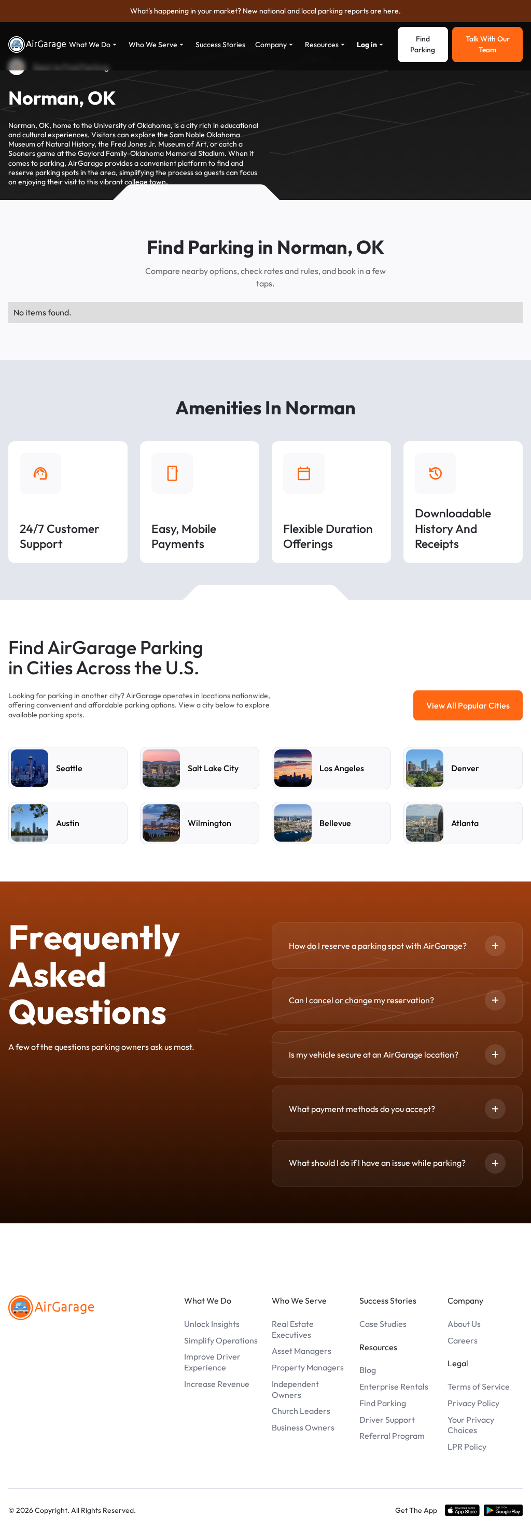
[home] (37, 44)
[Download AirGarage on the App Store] (462, 1511)
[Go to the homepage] (51, 1307)
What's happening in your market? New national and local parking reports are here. (265, 11)
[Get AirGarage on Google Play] (503, 1511)
